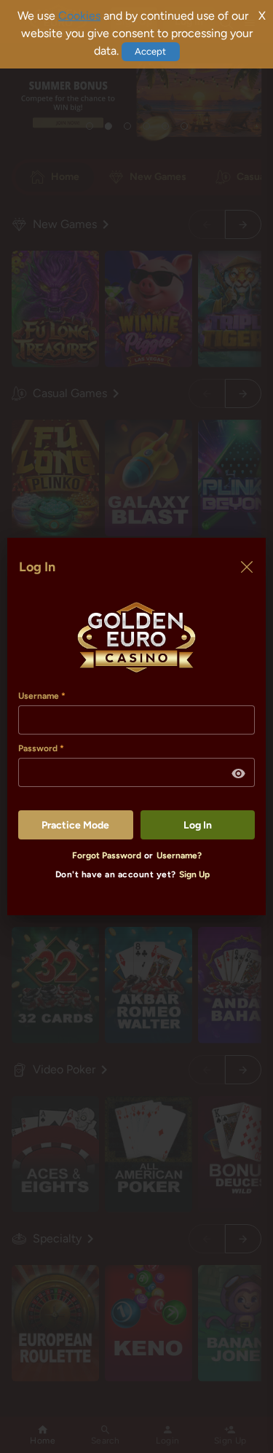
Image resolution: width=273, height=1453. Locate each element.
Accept (150, 51)
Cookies (79, 16)
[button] (239, 774)
